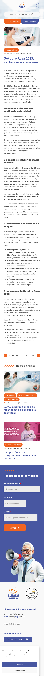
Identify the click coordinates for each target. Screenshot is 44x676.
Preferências (20, 671)
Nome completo (12, 483)
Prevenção (9, 395)
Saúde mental (11, 399)
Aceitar (20, 665)
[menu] (38, 5)
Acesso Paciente (12, 22)
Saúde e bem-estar (27, 395)
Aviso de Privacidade (12, 624)
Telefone (9, 497)
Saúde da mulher (13, 445)
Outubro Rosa (11, 50)
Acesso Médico (29, 22)
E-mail (7, 512)
